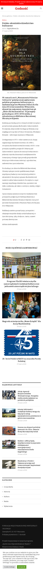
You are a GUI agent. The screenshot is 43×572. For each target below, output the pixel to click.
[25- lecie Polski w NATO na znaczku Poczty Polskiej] (21, 343)
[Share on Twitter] (24, 240)
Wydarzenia (8, 506)
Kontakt (23, 535)
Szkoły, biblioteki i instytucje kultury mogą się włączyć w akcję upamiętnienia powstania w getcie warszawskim (29, 414)
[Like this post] (17, 240)
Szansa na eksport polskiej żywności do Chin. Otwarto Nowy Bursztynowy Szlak (29, 429)
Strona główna (7, 16)
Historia (7, 492)
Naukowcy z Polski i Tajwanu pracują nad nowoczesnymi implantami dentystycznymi (29, 464)
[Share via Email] (29, 240)
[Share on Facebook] (21, 240)
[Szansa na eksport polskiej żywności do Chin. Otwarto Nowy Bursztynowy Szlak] (8, 430)
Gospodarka (8, 487)
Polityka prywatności (10, 535)
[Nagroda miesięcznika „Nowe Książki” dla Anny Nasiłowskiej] (21, 305)
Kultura (4, 20)
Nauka (6, 501)
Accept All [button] (21, 567)
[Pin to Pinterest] (26, 240)
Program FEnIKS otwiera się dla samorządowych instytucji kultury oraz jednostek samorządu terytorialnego (21, 283)
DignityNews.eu (13, 29)
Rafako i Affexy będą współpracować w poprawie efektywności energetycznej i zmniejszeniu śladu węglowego (29, 446)
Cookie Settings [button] (9, 567)
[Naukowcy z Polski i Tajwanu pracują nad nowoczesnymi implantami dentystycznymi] (8, 464)
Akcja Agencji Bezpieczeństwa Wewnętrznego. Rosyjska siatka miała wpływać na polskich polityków (28, 396)
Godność (21, 8)
